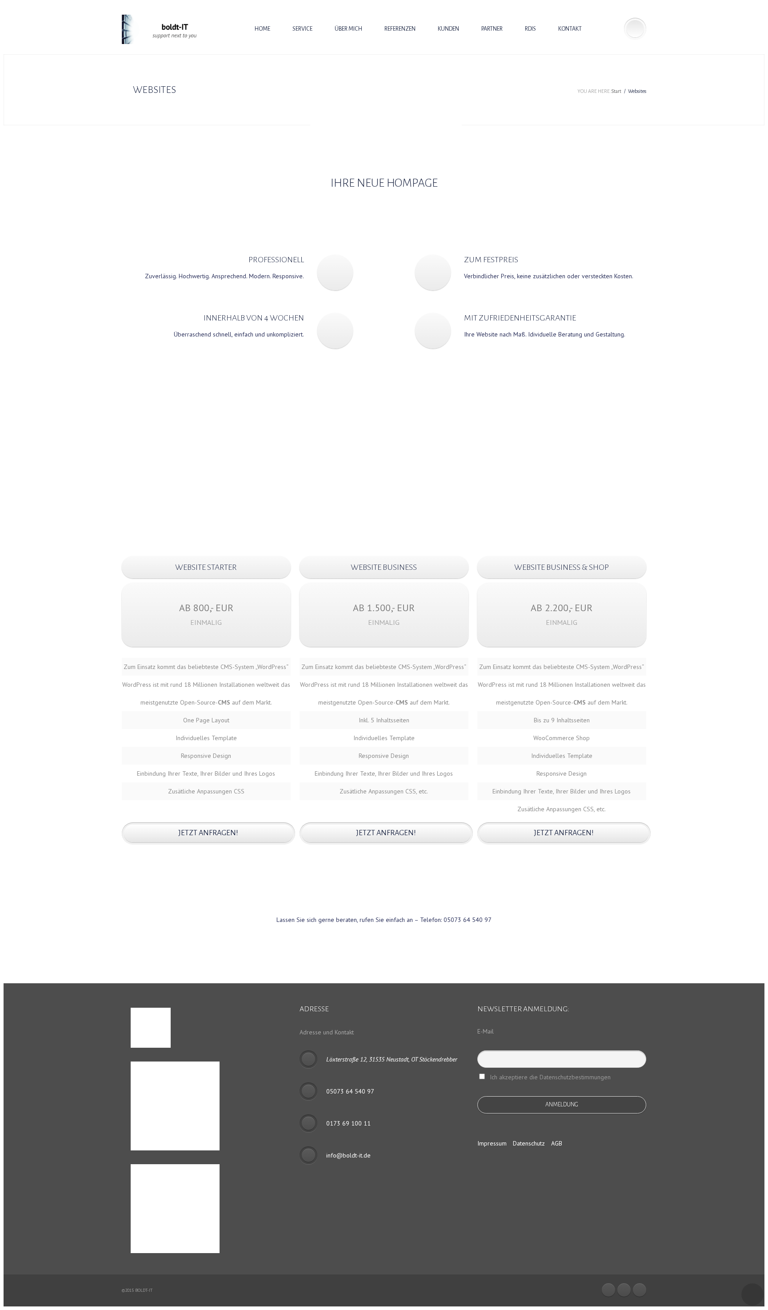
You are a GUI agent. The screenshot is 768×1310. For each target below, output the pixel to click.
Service (302, 29)
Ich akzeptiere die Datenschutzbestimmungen (550, 1077)
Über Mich (348, 29)
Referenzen (400, 29)
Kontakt (570, 29)
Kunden (448, 29)
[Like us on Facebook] (608, 1290)
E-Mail (485, 1031)
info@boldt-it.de (348, 1155)
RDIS (530, 29)
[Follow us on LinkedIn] (624, 1290)
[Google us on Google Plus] (639, 1290)
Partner (492, 29)
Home (262, 29)
